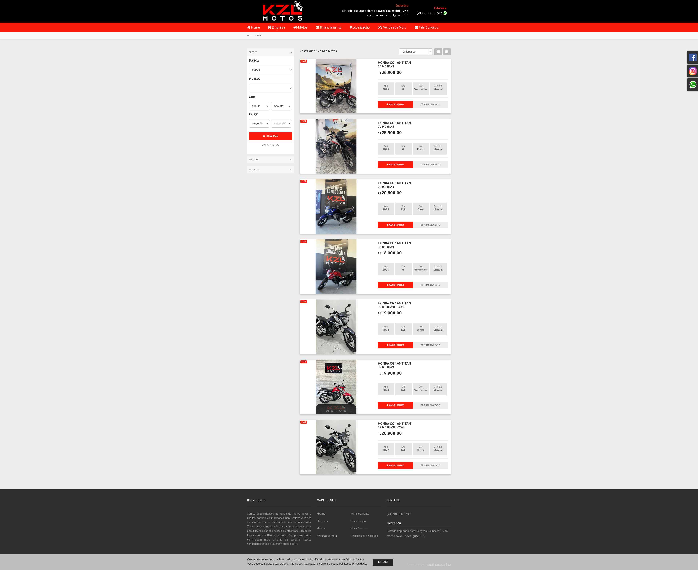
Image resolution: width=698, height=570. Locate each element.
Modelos (254, 169)
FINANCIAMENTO (431, 104)
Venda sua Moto (394, 27)
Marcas (254, 159)
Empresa (278, 27)
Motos (303, 27)
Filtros (253, 52)
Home (255, 27)
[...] (296, 543)
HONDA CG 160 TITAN (394, 64)
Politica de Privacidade (365, 535)
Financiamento (330, 27)
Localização (361, 27)
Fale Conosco (428, 27)
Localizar (271, 136)
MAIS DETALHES (396, 104)
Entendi (383, 562)
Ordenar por (409, 51)
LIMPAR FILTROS (270, 144)
